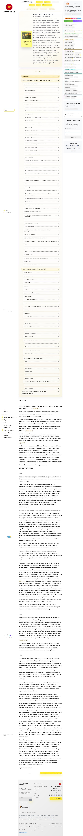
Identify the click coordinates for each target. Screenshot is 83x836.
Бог (49, 815)
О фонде (35, 789)
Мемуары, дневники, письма (69, 63)
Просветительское (67, 96)
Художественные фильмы (69, 76)
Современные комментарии (69, 31)
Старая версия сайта (8, 309)
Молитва (41, 815)
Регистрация (8, 212)
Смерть (36, 817)
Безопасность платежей (36, 824)
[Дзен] (9, 637)
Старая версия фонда (8, 311)
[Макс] (10, 635)
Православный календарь (8, 426)
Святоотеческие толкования (75, 30)
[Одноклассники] (11, 637)
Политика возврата (23, 826)
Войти (6, 210)
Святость (52, 815)
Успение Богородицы (32, 819)
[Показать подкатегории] (81, 30)
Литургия (45, 815)
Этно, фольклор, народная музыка (70, 88)
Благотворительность (10, 417)
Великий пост (33, 815)
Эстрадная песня (67, 87)
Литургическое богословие (69, 55)
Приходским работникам (68, 25)
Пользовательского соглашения (55, 826)
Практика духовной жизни (69, 51)
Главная (6, 411)
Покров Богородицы (23, 819)
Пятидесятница (46, 819)
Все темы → (52, 819)
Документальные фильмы (69, 75)
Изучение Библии (9, 430)
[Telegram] (8, 635)
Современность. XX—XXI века (69, 48)
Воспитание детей (30, 817)
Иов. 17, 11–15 (29, 430)
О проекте (30, 826)
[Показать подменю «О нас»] (2, 414)
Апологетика (67, 54)
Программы (36, 797)
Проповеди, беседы (78, 52)
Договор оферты (32, 823)
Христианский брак (22, 817)
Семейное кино (67, 78)
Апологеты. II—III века (68, 42)
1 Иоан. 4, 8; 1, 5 (37, 408)
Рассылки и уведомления (8, 436)
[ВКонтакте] (5, 635)
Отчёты (35, 793)
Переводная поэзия (75, 70)
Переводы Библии (67, 30)
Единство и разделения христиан (70, 57)
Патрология (77, 54)
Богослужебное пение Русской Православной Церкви (73, 81)
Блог (5, 422)
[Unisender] (24, 807)
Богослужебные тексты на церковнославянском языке (73, 37)
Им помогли (36, 795)
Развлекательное (74, 96)
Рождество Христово (23, 815)
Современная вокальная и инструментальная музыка (73, 91)
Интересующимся (67, 24)
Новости (35, 791)
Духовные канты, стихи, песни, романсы (71, 90)
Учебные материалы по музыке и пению (71, 93)
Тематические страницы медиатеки (28, 812)
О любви (56, 815)
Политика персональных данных (40, 826)
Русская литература (68, 70)
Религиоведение (78, 57)
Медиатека (7, 420)
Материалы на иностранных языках (70, 67)
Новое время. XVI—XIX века (69, 46)
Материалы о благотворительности (70, 66)
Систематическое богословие (69, 52)
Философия (71, 54)
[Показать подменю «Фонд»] (2, 417)
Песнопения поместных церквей (70, 84)
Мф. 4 (21, 581)
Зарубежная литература (74, 72)
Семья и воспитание (68, 64)
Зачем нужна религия (51, 817)
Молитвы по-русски (68, 34)
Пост (38, 815)
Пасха (29, 815)
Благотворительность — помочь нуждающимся (40, 787)
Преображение (39, 819)
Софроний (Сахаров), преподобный (27, 2)
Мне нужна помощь (57, 798)
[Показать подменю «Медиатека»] (2, 419)
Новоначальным (73, 24)
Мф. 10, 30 (22, 443)
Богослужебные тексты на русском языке (71, 36)
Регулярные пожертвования (24, 824)
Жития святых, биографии (69, 61)
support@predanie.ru (57, 791)
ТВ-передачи (76, 76)
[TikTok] (7, 637)
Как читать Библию (42, 817)
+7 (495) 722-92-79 (57, 787)
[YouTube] (13, 635)
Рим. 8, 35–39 (23, 640)
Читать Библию (8, 433)
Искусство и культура (68, 58)
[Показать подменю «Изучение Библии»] (2, 430)
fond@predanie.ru (58, 788)
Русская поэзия (67, 72)
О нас (5, 414)
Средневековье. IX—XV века (69, 45)
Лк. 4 (24, 581)
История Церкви (76, 55)
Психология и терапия (76, 64)
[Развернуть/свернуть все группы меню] (4, 410)
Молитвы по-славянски (75, 34)
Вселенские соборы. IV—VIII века (70, 43)
